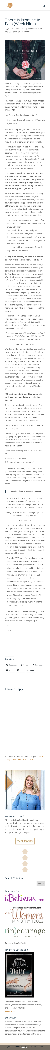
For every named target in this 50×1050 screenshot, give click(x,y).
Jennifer (10, 28)
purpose (14, 31)
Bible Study (32, 28)
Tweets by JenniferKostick (15, 943)
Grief (40, 28)
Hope (7, 31)
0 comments (24, 31)
